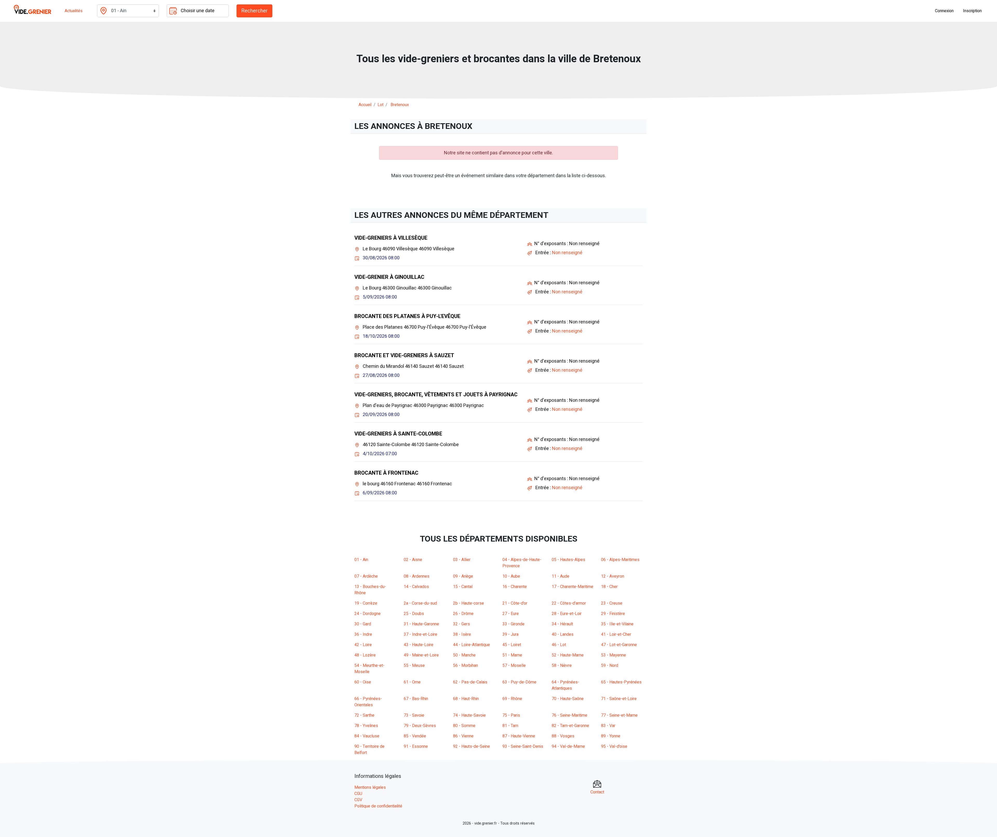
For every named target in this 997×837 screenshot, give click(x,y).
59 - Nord (609, 665)
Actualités (74, 11)
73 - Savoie (414, 715)
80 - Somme (464, 726)
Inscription (972, 11)
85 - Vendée (415, 736)
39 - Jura (510, 634)
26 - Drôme (463, 614)
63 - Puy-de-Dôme (519, 682)
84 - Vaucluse (366, 736)
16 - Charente (514, 587)
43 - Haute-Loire (418, 645)
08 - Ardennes (416, 576)
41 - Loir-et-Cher (616, 634)
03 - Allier (461, 560)
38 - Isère (462, 634)
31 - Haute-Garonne (421, 624)
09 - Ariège (463, 576)
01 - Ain (361, 560)
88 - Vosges (563, 736)
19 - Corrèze (365, 603)
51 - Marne (512, 655)
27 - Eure (510, 614)
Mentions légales (370, 787)
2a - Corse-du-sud (420, 603)
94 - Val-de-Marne (568, 746)
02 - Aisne (413, 560)
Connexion (944, 11)
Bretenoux (399, 105)
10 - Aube (511, 576)
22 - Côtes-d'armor (569, 603)
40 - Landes (563, 634)
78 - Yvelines (366, 726)
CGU (358, 794)
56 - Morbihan (465, 665)
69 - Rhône (512, 699)
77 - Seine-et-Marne (619, 715)
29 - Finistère (613, 614)
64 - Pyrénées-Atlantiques (565, 685)
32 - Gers (461, 624)
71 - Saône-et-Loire (619, 699)
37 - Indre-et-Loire (420, 634)
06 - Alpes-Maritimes (620, 560)
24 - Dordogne (367, 614)
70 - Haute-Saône (568, 699)
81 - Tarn (510, 726)
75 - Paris (511, 715)
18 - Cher (609, 587)
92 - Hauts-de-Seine (471, 746)
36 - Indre (363, 634)
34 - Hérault (562, 624)
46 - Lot (559, 645)
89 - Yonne (610, 736)
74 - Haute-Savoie (469, 715)
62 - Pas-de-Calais (470, 682)
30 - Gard (362, 624)
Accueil (365, 105)
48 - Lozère (365, 655)
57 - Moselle (514, 665)
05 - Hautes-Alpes (568, 560)
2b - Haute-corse (468, 603)
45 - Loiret (511, 645)
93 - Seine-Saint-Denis (522, 746)
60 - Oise (362, 682)
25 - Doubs (414, 614)
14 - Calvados (416, 587)
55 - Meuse (414, 665)
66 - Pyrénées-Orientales (368, 702)
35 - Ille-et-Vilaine (617, 624)
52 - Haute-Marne (568, 655)
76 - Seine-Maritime (569, 715)
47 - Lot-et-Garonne (619, 645)
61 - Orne (412, 682)
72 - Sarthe (364, 715)
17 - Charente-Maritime (572, 587)
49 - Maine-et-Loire (421, 655)
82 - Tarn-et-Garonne (570, 726)
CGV (358, 800)
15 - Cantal (463, 587)
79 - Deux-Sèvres (420, 726)
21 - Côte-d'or (514, 603)
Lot (380, 105)
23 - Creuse (611, 603)
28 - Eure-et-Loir (567, 614)
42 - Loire (363, 645)
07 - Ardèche (366, 576)
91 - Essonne (416, 746)
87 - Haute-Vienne (518, 736)
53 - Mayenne (613, 655)
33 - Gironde (513, 624)
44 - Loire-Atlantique (471, 645)
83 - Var (608, 726)
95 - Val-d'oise (614, 746)
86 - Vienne (463, 736)
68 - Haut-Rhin (466, 699)
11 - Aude (560, 576)
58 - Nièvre (562, 665)
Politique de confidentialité (378, 806)
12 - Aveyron (612, 576)
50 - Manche (464, 655)
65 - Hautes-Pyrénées (621, 682)
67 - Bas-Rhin (416, 699)
